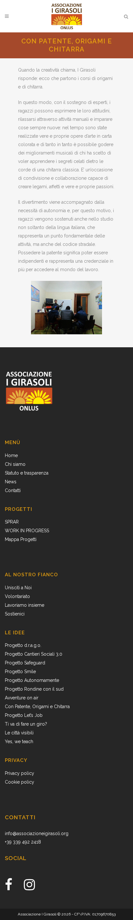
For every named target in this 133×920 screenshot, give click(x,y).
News (10, 481)
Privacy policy (19, 773)
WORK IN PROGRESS (27, 530)
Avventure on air (21, 697)
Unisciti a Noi (18, 587)
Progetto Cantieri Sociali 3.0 (33, 654)
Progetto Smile (20, 671)
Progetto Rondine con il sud (34, 689)
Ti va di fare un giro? (26, 724)
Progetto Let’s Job (24, 715)
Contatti (13, 490)
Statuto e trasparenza (26, 473)
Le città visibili (19, 732)
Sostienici (15, 613)
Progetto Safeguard (25, 662)
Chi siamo (15, 464)
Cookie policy (19, 782)
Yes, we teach (19, 741)
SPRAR (12, 521)
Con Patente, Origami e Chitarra (37, 706)
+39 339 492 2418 (23, 842)
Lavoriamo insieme (24, 605)
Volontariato (17, 596)
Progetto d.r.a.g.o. (23, 645)
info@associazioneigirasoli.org (36, 833)
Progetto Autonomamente (32, 680)
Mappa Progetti (20, 539)
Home (11, 455)
